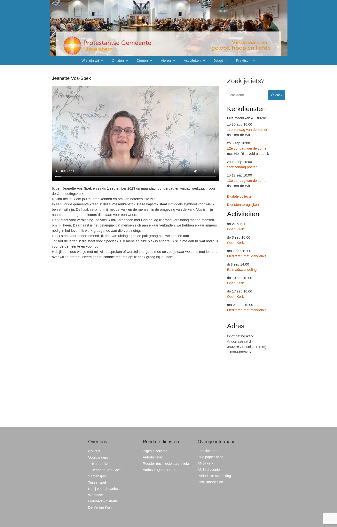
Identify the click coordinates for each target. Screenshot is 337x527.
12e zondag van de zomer (247, 148)
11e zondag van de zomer (247, 130)
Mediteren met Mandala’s (246, 256)
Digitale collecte (239, 196)
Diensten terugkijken (243, 205)
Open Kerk (235, 229)
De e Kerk (100, 507)
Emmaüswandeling (242, 270)
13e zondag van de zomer (247, 181)
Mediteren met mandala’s (246, 310)
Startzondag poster (242, 167)
